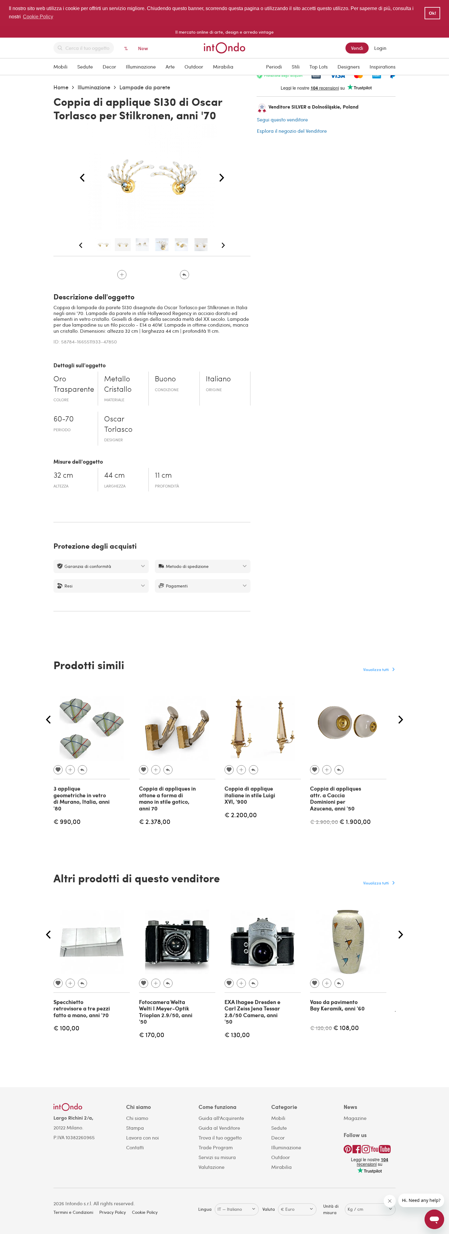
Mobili (60, 66)
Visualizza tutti (376, 669)
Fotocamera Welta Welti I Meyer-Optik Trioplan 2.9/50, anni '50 (165, 1012)
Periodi (274, 66)
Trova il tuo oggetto (220, 1137)
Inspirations (383, 66)
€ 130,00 (237, 1034)
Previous (82, 178)
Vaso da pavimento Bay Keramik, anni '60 (337, 1005)
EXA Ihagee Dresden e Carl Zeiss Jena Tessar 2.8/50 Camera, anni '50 (252, 1012)
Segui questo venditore (282, 119)
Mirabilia (223, 66)
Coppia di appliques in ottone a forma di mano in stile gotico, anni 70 (167, 798)
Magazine (355, 1118)
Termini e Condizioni (73, 1212)
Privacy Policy (112, 1212)
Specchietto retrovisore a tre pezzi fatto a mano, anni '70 (81, 1008)
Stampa (135, 1128)
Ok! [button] (432, 13)
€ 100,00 (66, 1027)
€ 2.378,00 (154, 821)
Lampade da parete (144, 87)
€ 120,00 (321, 1028)
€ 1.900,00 (355, 821)
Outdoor (193, 66)
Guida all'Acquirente (221, 1118)
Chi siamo (137, 1118)
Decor (109, 66)
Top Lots (318, 66)
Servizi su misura (217, 1157)
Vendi (357, 48)
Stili (296, 66)
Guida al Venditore (219, 1128)
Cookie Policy (145, 1212)
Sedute (85, 66)
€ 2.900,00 (324, 821)
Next (221, 178)
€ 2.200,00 (240, 814)
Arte (170, 66)
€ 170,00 (151, 1034)
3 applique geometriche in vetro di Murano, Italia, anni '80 (81, 798)
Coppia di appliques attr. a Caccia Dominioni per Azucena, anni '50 (335, 798)
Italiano (218, 379)
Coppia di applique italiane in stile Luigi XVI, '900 (249, 795)
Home (60, 87)
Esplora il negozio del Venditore (292, 131)
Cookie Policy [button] (38, 16)
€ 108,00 (346, 1027)
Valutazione (211, 1167)
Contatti (135, 1147)
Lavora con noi (142, 1137)
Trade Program (216, 1147)
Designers (349, 66)
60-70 (63, 419)
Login (380, 48)
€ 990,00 (67, 821)
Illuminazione (141, 66)
